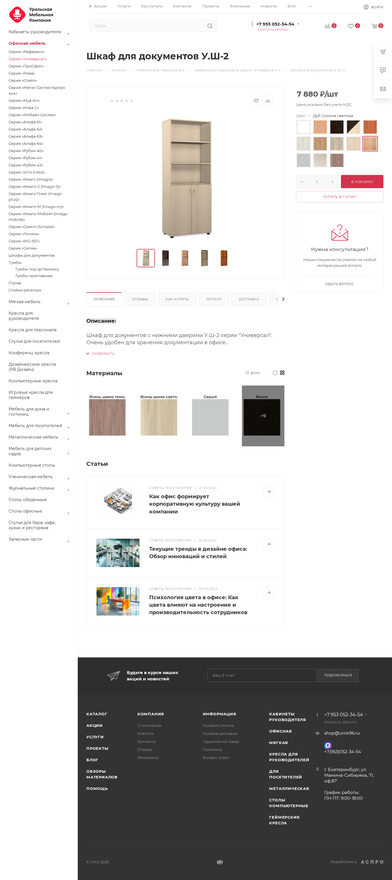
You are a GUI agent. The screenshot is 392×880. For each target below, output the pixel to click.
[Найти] (210, 26)
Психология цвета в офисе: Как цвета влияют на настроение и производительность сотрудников (198, 605)
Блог (92, 760)
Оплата (214, 299)
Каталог (96, 714)
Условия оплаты (218, 725)
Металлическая (289, 788)
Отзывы (140, 299)
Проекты (97, 748)
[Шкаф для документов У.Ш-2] (185, 177)
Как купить (177, 299)
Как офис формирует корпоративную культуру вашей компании (194, 504)
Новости (145, 733)
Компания (150, 714)
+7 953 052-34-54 (275, 24)
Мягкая (278, 742)
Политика (212, 749)
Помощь (97, 788)
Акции (94, 725)
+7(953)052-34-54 (342, 751)
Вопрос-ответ (216, 757)
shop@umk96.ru (342, 733)
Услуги (95, 737)
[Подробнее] (268, 491)
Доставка (249, 299)
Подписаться (338, 675)
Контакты (146, 741)
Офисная (280, 731)
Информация (219, 714)
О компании (149, 725)
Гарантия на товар (221, 741)
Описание (104, 299)
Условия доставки (220, 733)
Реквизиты (148, 757)
